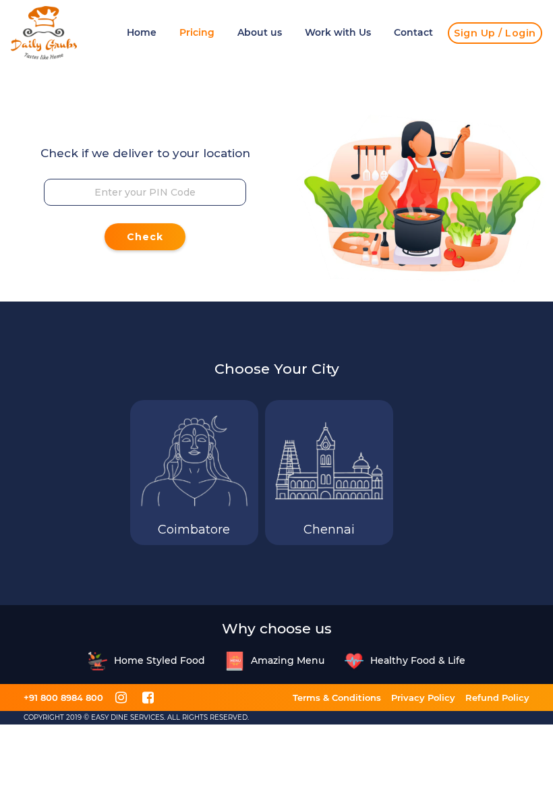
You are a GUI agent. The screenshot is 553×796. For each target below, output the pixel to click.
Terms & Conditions (337, 697)
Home (141, 32)
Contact (413, 32)
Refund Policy (497, 697)
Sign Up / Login (495, 33)
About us (259, 32)
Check (145, 237)
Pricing (196, 32)
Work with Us (338, 32)
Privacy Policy (423, 697)
